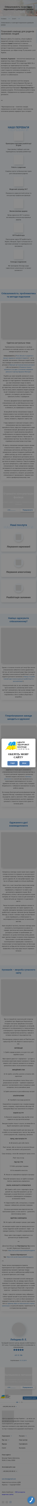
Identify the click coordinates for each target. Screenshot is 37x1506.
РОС (24, 763)
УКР (12, 763)
